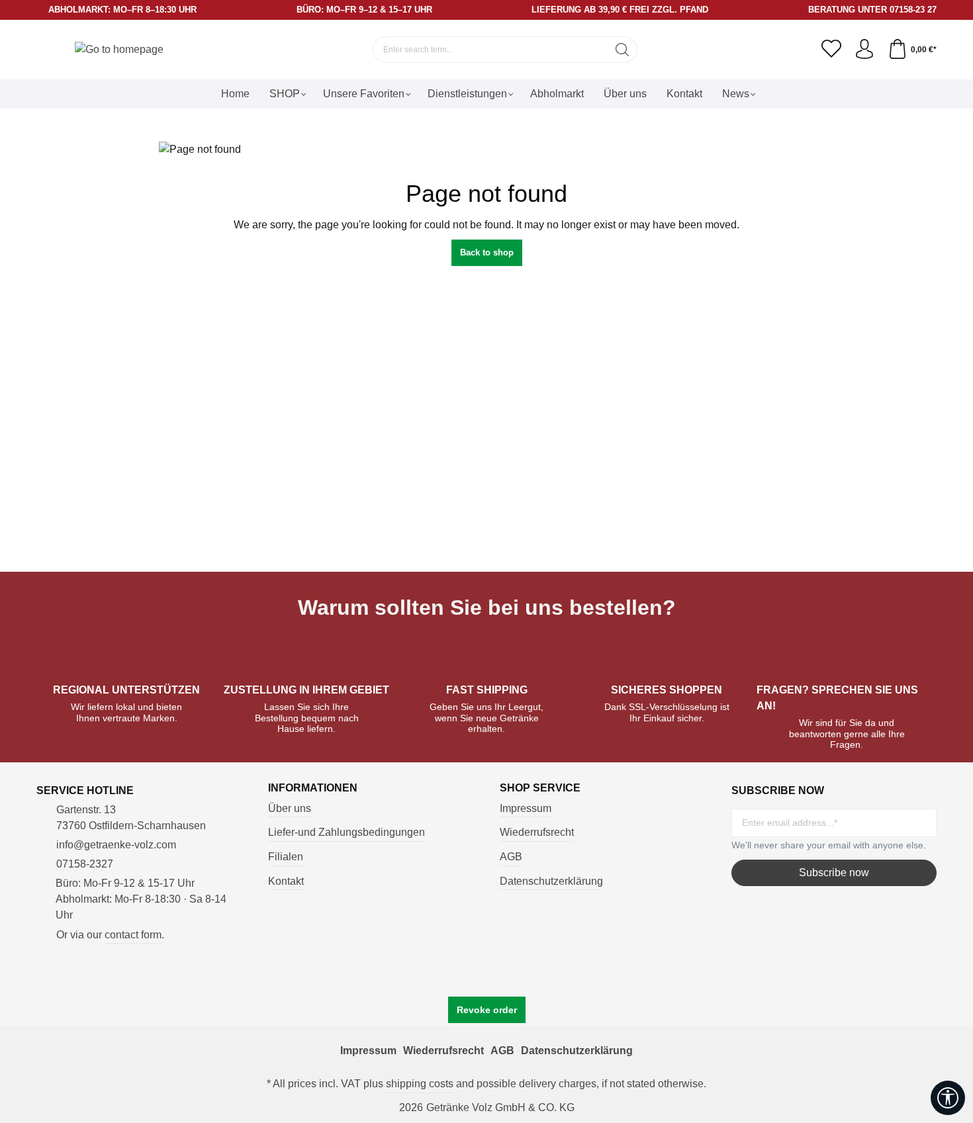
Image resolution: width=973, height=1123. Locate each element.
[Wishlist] (831, 49)
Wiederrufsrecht (537, 832)
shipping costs (419, 1083)
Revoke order (487, 1010)
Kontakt (286, 881)
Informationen (312, 788)
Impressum (525, 808)
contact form (133, 934)
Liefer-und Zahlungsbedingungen (346, 832)
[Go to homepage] (119, 49)
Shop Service (540, 788)
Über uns (289, 808)
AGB (511, 856)
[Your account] (864, 49)
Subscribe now (834, 872)
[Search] (622, 49)
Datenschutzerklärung (551, 881)
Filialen (285, 856)
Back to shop (487, 252)
